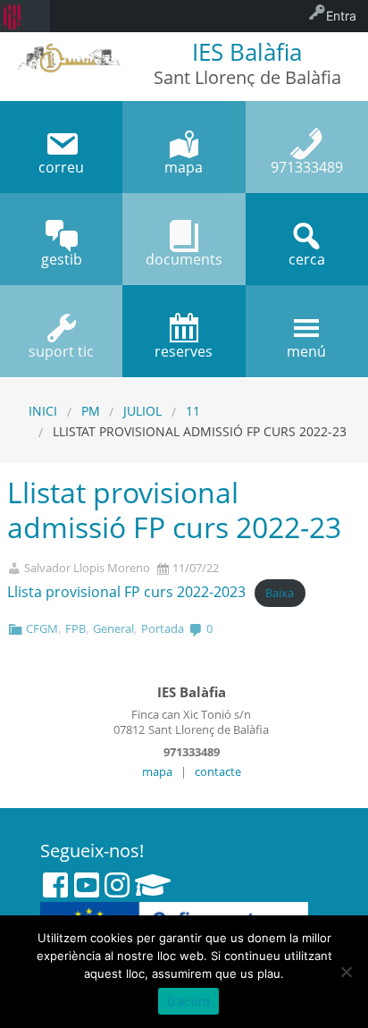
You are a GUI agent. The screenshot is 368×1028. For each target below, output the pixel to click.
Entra (341, 15)
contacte (218, 771)
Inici (43, 410)
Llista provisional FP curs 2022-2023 (126, 592)
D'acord (189, 1001)
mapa (157, 771)
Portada (162, 628)
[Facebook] (55, 885)
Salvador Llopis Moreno (87, 568)
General (113, 628)
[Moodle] (153, 885)
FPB (75, 628)
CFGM (42, 628)
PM (90, 410)
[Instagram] (117, 885)
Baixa (279, 593)
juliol (142, 410)
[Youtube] (86, 885)
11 (193, 410)
